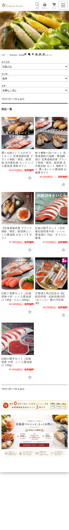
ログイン (45, 8)
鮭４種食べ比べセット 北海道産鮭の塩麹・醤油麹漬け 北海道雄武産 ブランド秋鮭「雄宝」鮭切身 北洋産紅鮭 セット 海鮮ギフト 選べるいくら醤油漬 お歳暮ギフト (51, 162)
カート (54, 8)
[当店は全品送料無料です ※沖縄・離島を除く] (12, 5)
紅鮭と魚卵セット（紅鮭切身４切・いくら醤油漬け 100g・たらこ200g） (16, 296)
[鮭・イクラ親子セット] (51, 208)
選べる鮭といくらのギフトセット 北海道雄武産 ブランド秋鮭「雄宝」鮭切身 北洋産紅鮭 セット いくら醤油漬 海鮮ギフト (17, 159)
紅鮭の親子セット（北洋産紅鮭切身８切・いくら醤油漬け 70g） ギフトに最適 (50, 233)
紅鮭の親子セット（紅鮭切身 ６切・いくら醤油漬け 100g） (16, 361)
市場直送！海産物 (17, 55)
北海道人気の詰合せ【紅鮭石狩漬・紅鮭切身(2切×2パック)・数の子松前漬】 (50, 298)
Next (64, 30)
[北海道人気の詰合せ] (51, 273)
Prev (5, 30)
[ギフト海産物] (17, 273)
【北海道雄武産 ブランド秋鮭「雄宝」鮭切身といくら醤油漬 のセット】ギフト (16, 233)
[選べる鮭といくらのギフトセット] (17, 133)
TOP (3, 55)
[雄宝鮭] (17, 208)
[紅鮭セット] (17, 339)
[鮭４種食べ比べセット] (51, 133)
